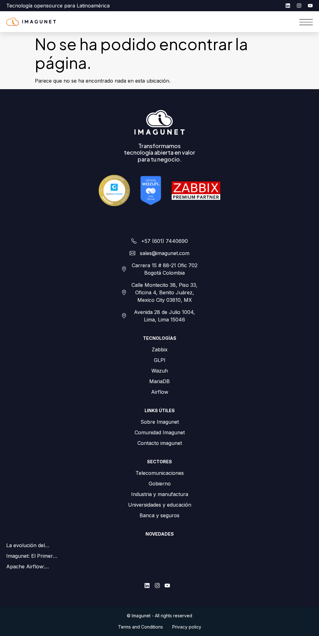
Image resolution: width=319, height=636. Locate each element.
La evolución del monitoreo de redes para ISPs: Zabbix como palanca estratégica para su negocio (35, 545)
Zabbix (160, 349)
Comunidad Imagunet (160, 432)
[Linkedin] (287, 5)
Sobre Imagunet (159, 422)
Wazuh (159, 371)
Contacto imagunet (159, 443)
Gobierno (160, 483)
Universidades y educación (159, 505)
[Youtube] (310, 5)
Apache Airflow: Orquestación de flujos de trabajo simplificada (36, 566)
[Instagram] (299, 5)
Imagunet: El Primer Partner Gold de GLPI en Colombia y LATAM (35, 556)
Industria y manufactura (159, 494)
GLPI (159, 360)
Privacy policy (186, 626)
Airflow (159, 392)
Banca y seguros (159, 515)
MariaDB (159, 381)
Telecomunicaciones (160, 473)
